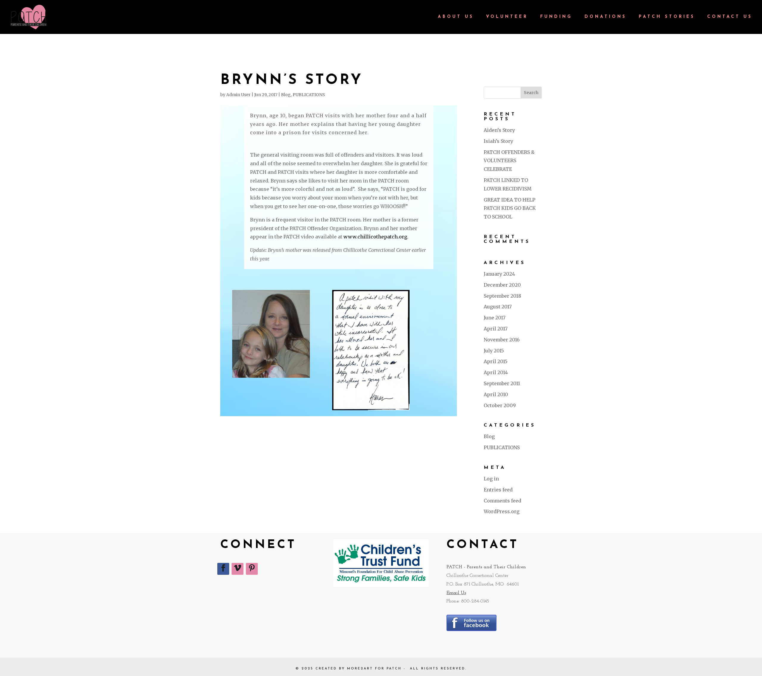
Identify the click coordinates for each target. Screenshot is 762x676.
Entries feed (498, 490)
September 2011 (502, 383)
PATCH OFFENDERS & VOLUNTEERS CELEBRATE (509, 160)
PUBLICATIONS (309, 94)
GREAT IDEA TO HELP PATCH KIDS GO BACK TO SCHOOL (510, 208)
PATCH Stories (667, 17)
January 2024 (499, 274)
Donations (606, 17)
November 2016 (502, 340)
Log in (491, 479)
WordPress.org (501, 511)
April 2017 (496, 329)
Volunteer (507, 17)
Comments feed (502, 501)
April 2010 (496, 394)
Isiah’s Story (498, 141)
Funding (556, 17)
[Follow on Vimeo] (237, 569)
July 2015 (494, 351)
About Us (456, 17)
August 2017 (498, 307)
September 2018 (502, 296)
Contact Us (729, 17)
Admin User (238, 94)
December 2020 (502, 285)
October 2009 (500, 405)
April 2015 (496, 361)
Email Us (456, 593)
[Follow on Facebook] (223, 569)
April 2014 (496, 372)
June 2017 (494, 318)
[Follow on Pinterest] (252, 569)
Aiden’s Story (499, 130)
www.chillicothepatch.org (375, 237)
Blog (286, 94)
